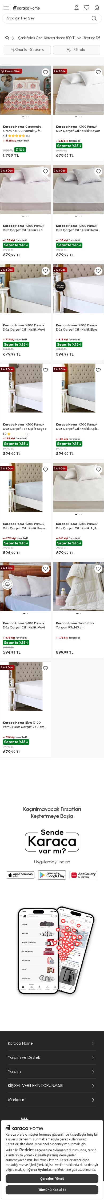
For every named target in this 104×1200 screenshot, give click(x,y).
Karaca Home (20, 1043)
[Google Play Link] (52, 875)
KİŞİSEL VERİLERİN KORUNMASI (35, 1085)
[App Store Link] (20, 875)
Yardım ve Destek (24, 1057)
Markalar (16, 1099)
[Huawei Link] (83, 875)
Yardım (14, 1071)
